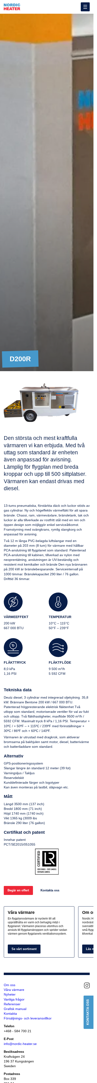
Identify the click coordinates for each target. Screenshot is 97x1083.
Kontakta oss (49, 890)
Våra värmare (14, 990)
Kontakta (10, 1013)
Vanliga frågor (14, 999)
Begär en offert (18, 890)
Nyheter (10, 994)
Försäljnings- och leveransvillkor (28, 1018)
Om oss (9, 985)
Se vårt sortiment (24, 949)
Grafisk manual (15, 1009)
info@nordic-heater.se (20, 1044)
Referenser (12, 1004)
